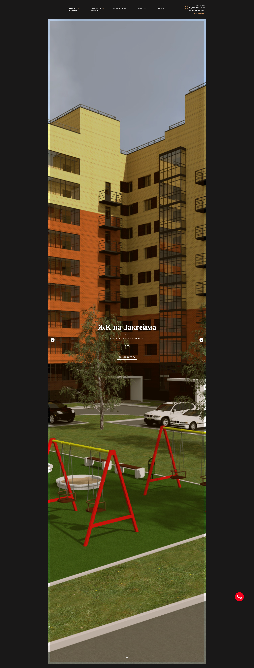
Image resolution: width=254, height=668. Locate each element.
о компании (142, 9)
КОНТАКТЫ (161, 9)
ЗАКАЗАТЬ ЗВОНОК (198, 13)
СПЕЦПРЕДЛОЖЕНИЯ (120, 9)
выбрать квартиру (127, 357)
